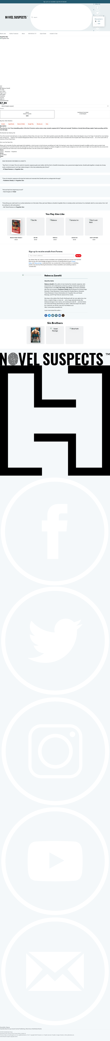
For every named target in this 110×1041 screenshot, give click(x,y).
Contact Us (23, 1033)
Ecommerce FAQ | (4, 1033)
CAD (99, 23)
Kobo (47, 124)
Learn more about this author (52, 310)
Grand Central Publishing (18, 1029)
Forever (2, 97)
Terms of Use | (11, 1033)
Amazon (3, 124)
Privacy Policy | (17, 1033)
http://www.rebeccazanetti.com (53, 307)
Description (3, 126)
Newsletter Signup (5, 1027)
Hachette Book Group (5, 1029)
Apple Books (11, 124)
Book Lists (3, 33)
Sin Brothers (3, 154)
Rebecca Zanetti (6, 88)
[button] (55, 86)
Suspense (14, 151)
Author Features (13, 33)
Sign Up (78, 255)
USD (99, 21)
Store (23, 33)
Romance (7, 151)
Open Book (43, 33)
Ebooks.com (40, 124)
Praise (1, 156)
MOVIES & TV (32, 33)
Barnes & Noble (21, 124)
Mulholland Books (37, 1029)
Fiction (2, 151)
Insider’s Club (53, 33)
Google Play (31, 124)
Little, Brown (28, 1029)
